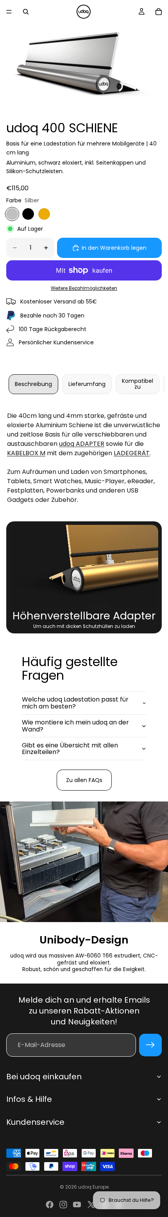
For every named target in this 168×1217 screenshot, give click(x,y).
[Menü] (9, 12)
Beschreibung (33, 384)
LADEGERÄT (132, 453)
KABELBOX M (26, 453)
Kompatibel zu (137, 384)
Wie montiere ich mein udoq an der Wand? (75, 726)
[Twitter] (91, 1204)
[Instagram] (63, 1204)
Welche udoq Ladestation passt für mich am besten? (75, 703)
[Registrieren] (150, 1045)
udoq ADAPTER (81, 443)
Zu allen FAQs (84, 780)
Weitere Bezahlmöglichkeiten (84, 288)
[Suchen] (25, 11)
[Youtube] (77, 1204)
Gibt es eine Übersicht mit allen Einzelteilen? (70, 749)
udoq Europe (93, 1187)
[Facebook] (49, 1204)
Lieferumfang (86, 384)
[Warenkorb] (158, 11)
